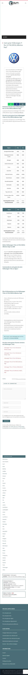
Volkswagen (5, 567)
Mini (3, 529)
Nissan (4, 533)
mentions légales (20, 673)
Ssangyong (5, 555)
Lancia (4, 505)
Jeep (3, 497)
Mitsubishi (5, 531)
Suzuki (4, 560)
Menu (5, 37)
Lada (4, 502)
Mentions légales (6, 655)
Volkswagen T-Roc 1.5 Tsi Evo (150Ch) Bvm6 (13, 367)
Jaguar (4, 495)
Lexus (4, 512)
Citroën (4, 476)
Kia (3, 500)
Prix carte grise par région (8, 618)
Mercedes (5, 524)
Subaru (4, 557)
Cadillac (4, 471)
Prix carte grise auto (7, 613)
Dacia (4, 478)
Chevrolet (5, 473)
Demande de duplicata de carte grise (10, 641)
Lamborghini (5, 509)
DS (3, 481)
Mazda (4, 521)
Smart (4, 553)
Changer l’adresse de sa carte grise (10, 632)
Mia (3, 526)
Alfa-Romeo (5, 459)
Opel (4, 536)
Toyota (4, 562)
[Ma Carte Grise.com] (14, 3)
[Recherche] (25, 3)
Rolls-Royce (5, 545)
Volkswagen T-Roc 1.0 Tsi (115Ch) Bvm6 (12, 358)
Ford (4, 485)
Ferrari (4, 483)
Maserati (4, 519)
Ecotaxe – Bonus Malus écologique (10, 644)
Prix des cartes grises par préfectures (10, 624)
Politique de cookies (7, 661)
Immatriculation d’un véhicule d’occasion (11, 638)
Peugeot (4, 538)
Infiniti (4, 493)
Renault (4, 543)
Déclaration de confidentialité (9, 664)
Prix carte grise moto (7, 615)
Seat (3, 548)
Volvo (4, 569)
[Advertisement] (14, 21)
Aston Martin (5, 461)
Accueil (4, 652)
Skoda (4, 550)
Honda (4, 488)
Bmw (4, 466)
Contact (4, 658)
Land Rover (5, 507)
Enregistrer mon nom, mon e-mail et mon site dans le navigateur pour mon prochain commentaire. (14, 416)
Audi (4, 464)
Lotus (4, 514)
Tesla (4, 565)
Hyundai (4, 490)
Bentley (4, 468)
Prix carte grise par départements (10, 621)
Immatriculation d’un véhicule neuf (10, 635)
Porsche (4, 541)
